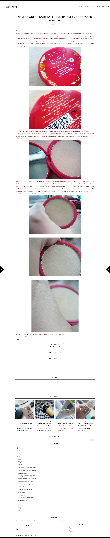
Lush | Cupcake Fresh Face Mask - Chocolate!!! (25, 489)
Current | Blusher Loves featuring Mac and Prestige (26, 475)
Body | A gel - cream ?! (21, 492)
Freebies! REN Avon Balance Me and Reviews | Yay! (26, 494)
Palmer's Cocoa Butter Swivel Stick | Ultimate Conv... (26, 481)
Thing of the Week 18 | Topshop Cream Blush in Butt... (27, 468)
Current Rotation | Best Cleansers (23, 495)
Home (80, 6)
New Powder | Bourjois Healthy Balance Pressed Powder (27, 478)
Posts (71, 528)
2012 (18, 456)
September (20, 462)
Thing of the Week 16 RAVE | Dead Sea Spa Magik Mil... (26, 497)
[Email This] (50, 346)
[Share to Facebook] (57, 346)
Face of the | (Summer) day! (22, 473)
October (19, 461)
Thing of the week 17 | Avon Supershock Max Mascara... (27, 479)
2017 (18, 450)
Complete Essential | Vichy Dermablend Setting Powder (27, 484)
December (19, 458)
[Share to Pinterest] (59, 346)
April (19, 507)
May (18, 505)
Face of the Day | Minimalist (22, 500)
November (20, 459)
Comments (72, 531)
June (19, 504)
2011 (18, 513)
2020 (18, 448)
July (19, 465)
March (19, 508)
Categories (87, 6)
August (19, 464)
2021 (18, 447)
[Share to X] (53, 346)
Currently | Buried (21, 486)
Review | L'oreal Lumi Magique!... (85, 409)
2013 (18, 455)
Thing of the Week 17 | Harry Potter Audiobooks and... (26, 491)
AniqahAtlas (20, 535)
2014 (18, 453)
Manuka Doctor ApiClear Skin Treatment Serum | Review (24, 409)
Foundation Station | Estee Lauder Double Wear (44, 409)
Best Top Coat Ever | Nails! (22, 472)
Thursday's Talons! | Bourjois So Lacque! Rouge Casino (27, 470)
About (93, 6)
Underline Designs (32, 535)
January (19, 511)
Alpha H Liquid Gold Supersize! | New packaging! (26, 476)
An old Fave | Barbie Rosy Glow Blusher (24, 498)
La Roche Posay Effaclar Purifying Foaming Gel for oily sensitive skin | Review (65, 409)
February (19, 510)
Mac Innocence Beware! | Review (23, 483)
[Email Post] (63, 343)
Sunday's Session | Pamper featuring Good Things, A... (27, 467)
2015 (18, 451)
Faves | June (20, 502)
